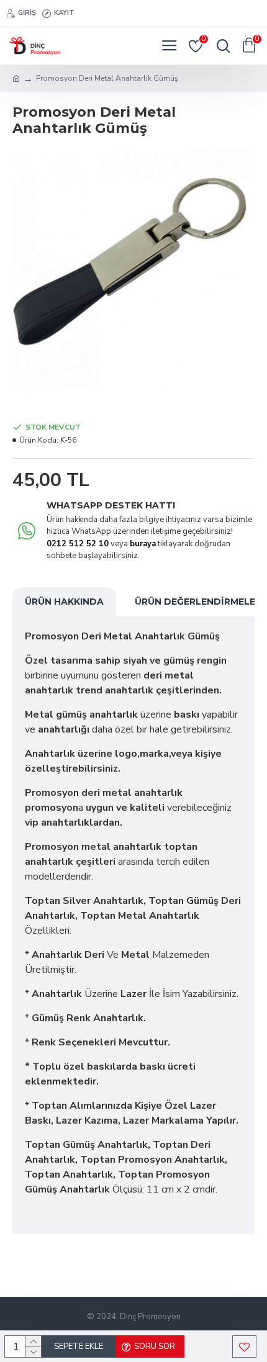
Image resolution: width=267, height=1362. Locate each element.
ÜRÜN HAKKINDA (64, 601)
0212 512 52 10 (78, 543)
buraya (143, 543)
